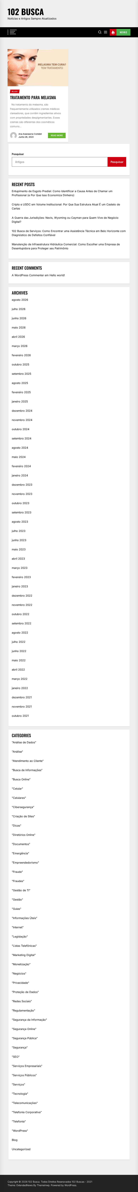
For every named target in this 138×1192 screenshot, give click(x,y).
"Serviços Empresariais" (27, 1066)
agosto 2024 (20, 447)
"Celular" (17, 788)
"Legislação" (20, 936)
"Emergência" (20, 853)
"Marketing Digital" (24, 955)
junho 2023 (19, 540)
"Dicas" (16, 825)
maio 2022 (19, 660)
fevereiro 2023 (21, 577)
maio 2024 (19, 457)
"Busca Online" (21, 779)
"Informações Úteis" (24, 918)
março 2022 (19, 678)
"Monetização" (21, 964)
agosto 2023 (20, 521)
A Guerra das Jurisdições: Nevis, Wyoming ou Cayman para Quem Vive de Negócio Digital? (65, 219)
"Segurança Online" (24, 1029)
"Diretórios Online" (23, 834)
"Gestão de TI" (21, 890)
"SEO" (16, 1056)
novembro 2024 (22, 420)
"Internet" (18, 927)
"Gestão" (17, 899)
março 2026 (19, 346)
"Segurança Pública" (25, 1038)
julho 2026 (18, 309)
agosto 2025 (20, 383)
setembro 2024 (21, 438)
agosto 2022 (20, 632)
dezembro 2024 (22, 410)
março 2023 (19, 568)
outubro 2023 (20, 503)
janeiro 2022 (20, 688)
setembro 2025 (21, 373)
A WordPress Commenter (28, 275)
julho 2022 (18, 641)
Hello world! (57, 275)
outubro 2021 (20, 715)
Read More (57, 135)
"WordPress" (20, 1130)
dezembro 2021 (22, 697)
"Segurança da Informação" (29, 1019)
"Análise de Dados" (24, 742)
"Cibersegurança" (23, 807)
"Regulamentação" (23, 1010)
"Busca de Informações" (27, 770)
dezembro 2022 (22, 595)
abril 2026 (18, 336)
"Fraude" (17, 871)
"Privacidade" (20, 982)
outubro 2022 (20, 614)
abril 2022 (18, 669)
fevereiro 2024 (21, 466)
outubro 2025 (20, 364)
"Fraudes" (18, 881)
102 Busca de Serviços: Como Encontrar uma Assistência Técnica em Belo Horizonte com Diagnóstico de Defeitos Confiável (69, 233)
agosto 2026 (20, 299)
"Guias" (16, 908)
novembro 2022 (22, 605)
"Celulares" (19, 797)
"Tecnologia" (20, 1093)
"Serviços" (18, 1084)
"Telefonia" (19, 1121)
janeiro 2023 (20, 586)
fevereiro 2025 (21, 392)
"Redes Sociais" (22, 1001)
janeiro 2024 (20, 475)
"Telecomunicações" (25, 1103)
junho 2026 (19, 318)
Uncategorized (21, 1149)
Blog (15, 1140)
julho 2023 (18, 531)
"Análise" (17, 751)
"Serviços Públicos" (24, 1075)
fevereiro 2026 (21, 355)
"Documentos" (21, 844)
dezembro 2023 (22, 484)
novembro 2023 (22, 494)
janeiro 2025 (20, 401)
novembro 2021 (22, 706)
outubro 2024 (20, 429)
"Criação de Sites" (23, 816)
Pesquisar (18, 154)
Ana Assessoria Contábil (30, 134)
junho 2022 (19, 651)
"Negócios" (19, 973)
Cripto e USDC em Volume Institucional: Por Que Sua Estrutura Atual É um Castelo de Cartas (66, 206)
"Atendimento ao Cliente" (28, 761)
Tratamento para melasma (33, 97)
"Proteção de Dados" (25, 992)
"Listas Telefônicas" (24, 945)
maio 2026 (19, 327)
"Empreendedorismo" (25, 862)
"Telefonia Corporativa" (27, 1112)
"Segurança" (20, 1047)
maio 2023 (19, 549)
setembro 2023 (21, 512)
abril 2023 (18, 558)
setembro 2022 (21, 623)
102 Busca (26, 11)
